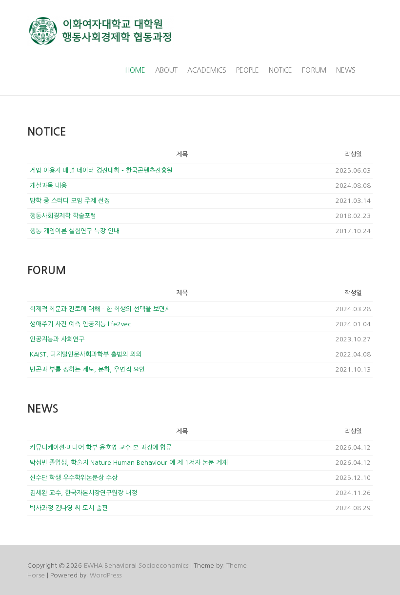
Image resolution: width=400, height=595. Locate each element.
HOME (135, 70)
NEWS (346, 70)
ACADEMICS (206, 70)
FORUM (314, 70)
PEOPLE (247, 70)
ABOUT (166, 70)
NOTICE (280, 70)
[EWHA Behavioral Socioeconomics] (100, 31)
